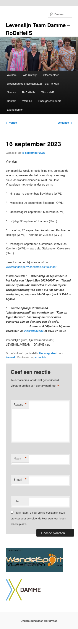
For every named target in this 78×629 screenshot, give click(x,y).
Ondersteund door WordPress (39, 621)
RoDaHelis (28, 92)
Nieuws (11, 92)
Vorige (11, 123)
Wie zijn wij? (30, 75)
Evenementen (15, 109)
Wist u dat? (47, 92)
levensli (11, 357)
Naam (20, 458)
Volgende (65, 123)
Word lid (27, 101)
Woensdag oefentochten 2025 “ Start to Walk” (33, 83)
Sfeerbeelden (51, 75)
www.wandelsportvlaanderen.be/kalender (31, 267)
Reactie (20, 404)
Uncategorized (48, 353)
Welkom (11, 75)
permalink (40, 357)
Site (16, 501)
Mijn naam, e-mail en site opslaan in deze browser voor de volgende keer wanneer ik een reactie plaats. (38, 518)
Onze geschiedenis (49, 101)
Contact (11, 101)
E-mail (20, 479)
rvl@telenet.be (34, 331)
